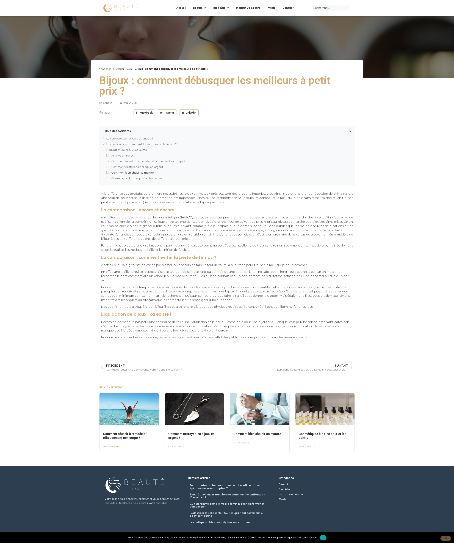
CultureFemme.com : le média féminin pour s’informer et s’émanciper (227, 505)
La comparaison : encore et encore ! (129, 138)
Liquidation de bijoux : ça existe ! (127, 150)
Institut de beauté (248, 7)
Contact (288, 7)
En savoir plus (111, 446)
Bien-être (219, 7)
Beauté (198, 7)
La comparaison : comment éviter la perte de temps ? (141, 144)
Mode (271, 7)
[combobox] (330, 8)
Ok (323, 537)
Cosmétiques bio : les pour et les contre (136, 178)
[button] (350, 131)
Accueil (181, 7)
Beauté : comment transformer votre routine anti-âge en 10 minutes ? (227, 496)
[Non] (445, 538)
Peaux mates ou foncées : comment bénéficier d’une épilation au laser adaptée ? (225, 487)
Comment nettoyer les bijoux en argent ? (138, 167)
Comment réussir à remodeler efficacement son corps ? (148, 161)
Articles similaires (122, 155)
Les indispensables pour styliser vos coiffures (220, 522)
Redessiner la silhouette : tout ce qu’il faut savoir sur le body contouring (226, 514)
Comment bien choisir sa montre (132, 172)
